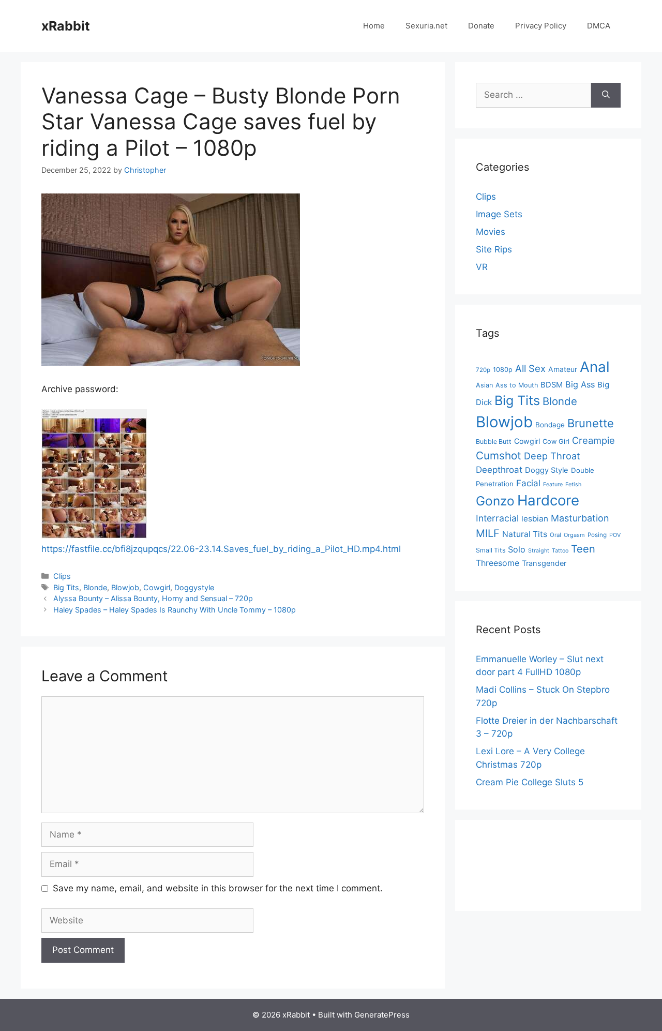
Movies (490, 232)
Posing (597, 535)
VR (482, 267)
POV (615, 535)
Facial (528, 483)
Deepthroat (499, 470)
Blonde (95, 587)
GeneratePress (382, 1015)
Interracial (497, 518)
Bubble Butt (493, 441)
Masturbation (580, 518)
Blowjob (125, 587)
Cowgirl (156, 587)
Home (374, 26)
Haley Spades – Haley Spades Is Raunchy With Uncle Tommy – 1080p (174, 609)
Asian (484, 385)
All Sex (530, 368)
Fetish (573, 484)
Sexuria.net (426, 26)
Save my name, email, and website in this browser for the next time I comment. (218, 888)
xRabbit (65, 26)
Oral (555, 535)
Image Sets (499, 214)
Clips (62, 576)
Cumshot (498, 455)
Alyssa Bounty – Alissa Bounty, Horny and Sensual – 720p (153, 598)
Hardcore (548, 500)
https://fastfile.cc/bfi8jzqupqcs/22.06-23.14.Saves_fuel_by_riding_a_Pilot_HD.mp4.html (221, 549)
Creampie (593, 440)
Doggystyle (194, 587)
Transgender (544, 563)
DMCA (598, 26)
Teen (583, 549)
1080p (503, 369)
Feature (553, 484)
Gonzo (495, 501)
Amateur (562, 369)
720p (483, 369)
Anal (595, 367)
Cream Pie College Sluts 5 (529, 782)
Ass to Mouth (516, 385)
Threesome (497, 563)
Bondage (550, 425)
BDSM (551, 385)
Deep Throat (552, 455)
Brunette (590, 423)
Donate (481, 26)
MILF (488, 533)
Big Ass (580, 384)
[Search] (606, 95)
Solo (516, 549)
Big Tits (66, 587)
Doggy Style (546, 470)
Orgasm (574, 535)
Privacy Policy (540, 26)
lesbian (534, 519)
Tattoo (560, 550)
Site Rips (494, 249)
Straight (538, 550)
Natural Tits (524, 534)
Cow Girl (556, 441)
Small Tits (490, 550)
